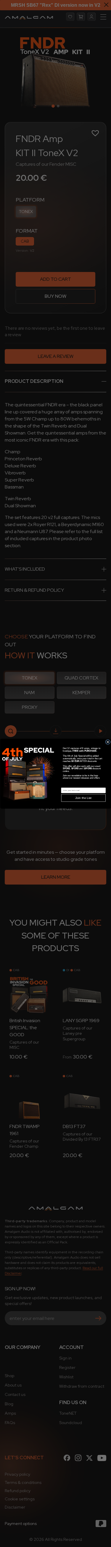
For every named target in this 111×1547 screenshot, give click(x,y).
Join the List (83, 797)
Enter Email (66, 786)
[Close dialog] (107, 742)
